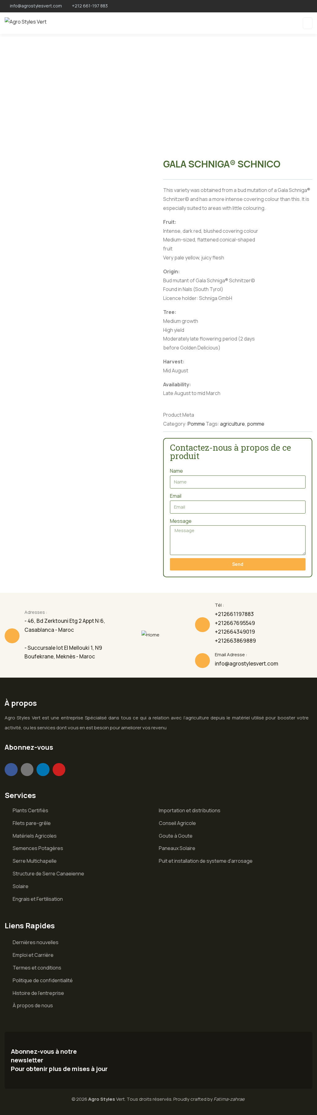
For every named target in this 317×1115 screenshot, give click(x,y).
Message (181, 521)
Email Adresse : (231, 654)
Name (176, 470)
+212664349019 (235, 631)
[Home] (150, 635)
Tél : (219, 605)
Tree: (169, 312)
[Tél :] (202, 624)
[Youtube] (59, 769)
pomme (255, 423)
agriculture (232, 423)
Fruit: (169, 222)
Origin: (171, 271)
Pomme (196, 423)
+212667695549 (235, 623)
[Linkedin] (43, 769)
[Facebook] (11, 769)
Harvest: (174, 361)
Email (175, 495)
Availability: (177, 384)
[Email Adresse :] (202, 660)
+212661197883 (234, 614)
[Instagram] (27, 769)
